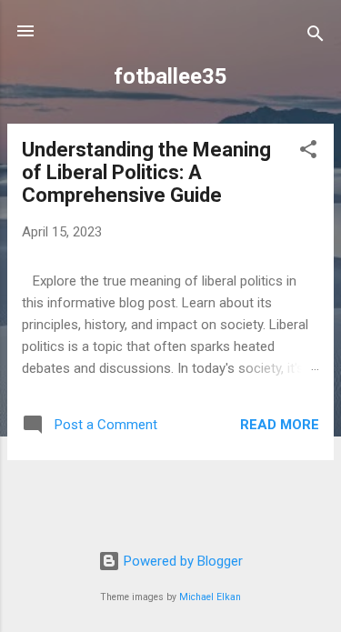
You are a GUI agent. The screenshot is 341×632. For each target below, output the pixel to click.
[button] (308, 152)
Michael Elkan (210, 597)
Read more (279, 424)
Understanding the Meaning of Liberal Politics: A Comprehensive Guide (146, 172)
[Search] (315, 37)
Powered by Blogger (181, 561)
